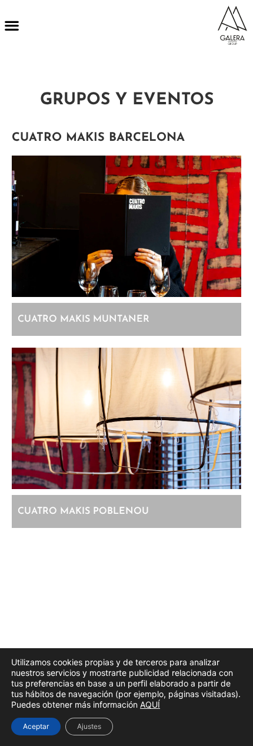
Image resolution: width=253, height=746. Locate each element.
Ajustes (89, 726)
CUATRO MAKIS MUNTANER (83, 319)
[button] (11, 25)
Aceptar (36, 726)
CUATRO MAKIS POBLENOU (83, 511)
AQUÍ (150, 704)
